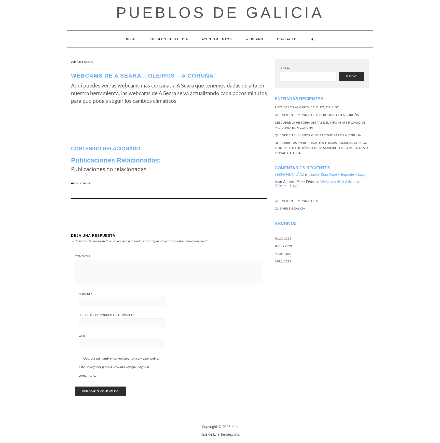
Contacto (287, 39)
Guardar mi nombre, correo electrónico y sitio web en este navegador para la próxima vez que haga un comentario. (119, 367)
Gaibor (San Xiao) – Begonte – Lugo (338, 174)
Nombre (85, 294)
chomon (85, 183)
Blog (131, 39)
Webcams (254, 39)
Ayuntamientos (217, 39)
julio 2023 (283, 238)
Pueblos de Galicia (220, 12)
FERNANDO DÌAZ (289, 174)
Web (82, 335)
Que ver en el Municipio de (297, 200)
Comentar (83, 256)
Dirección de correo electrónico (106, 315)
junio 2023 (283, 246)
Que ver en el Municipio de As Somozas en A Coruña (318, 135)
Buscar (285, 68)
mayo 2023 (283, 253)
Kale (234, 427)
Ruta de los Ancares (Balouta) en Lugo (307, 107)
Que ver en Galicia (290, 208)
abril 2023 (283, 261)
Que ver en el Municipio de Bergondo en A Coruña (317, 114)
